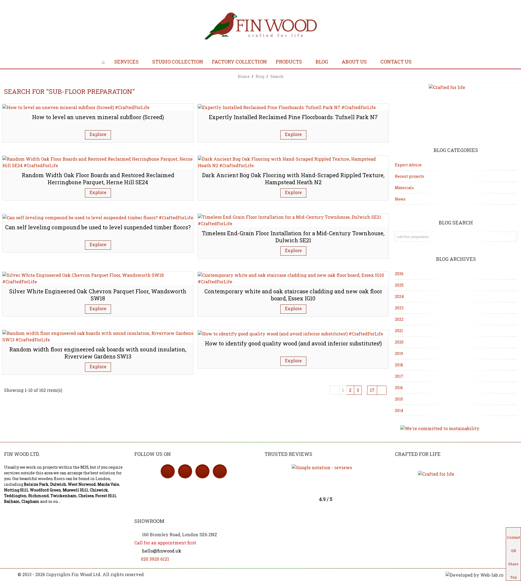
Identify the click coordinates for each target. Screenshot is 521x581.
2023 (399, 307)
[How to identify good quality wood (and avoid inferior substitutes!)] (290, 333)
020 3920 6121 (155, 559)
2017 (399, 376)
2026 (399, 273)
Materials (404, 187)
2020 (399, 342)
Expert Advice (408, 164)
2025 (399, 285)
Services (126, 61)
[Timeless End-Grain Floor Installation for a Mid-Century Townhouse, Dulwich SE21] (293, 220)
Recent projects (409, 176)
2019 (399, 353)
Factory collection (239, 61)
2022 (399, 319)
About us (354, 61)
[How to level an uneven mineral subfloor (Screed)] (76, 107)
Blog (322, 61)
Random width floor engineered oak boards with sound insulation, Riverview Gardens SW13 (97, 353)
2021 (399, 330)
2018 (399, 364)
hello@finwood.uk (161, 551)
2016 (399, 387)
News (400, 199)
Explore (98, 134)
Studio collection (177, 61)
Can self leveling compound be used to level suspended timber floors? (98, 227)
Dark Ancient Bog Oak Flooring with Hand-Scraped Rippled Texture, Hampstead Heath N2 (293, 179)
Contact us (396, 61)
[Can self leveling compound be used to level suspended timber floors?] (97, 217)
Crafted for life (418, 454)
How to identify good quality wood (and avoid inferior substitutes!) (293, 343)
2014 (399, 410)
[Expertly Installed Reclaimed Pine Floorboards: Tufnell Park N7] (287, 107)
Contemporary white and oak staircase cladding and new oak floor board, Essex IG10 (293, 295)
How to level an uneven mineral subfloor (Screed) (98, 116)
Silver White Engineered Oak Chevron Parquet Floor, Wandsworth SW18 (97, 295)
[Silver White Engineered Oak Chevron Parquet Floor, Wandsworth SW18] (97, 278)
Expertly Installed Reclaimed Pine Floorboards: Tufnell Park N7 (293, 116)
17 (372, 390)
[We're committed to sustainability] (456, 428)
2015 (399, 399)
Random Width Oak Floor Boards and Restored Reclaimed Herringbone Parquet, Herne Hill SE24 (98, 179)
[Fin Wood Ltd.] (260, 27)
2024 (399, 296)
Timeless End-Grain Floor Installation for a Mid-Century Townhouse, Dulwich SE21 (293, 237)
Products (289, 61)
